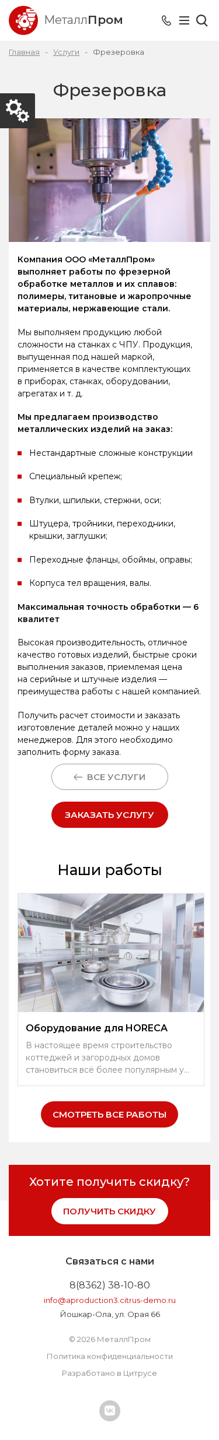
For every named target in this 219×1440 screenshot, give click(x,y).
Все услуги (113, 776)
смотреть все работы (109, 1114)
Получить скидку (109, 1211)
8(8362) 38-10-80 (109, 1285)
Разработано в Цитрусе (109, 1373)
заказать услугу (109, 814)
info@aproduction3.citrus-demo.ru (110, 1300)
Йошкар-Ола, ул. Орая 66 (110, 1314)
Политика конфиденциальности (110, 1356)
